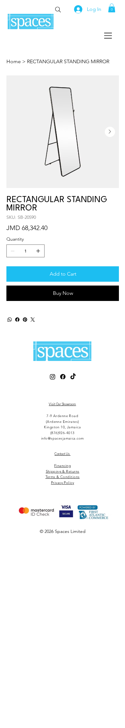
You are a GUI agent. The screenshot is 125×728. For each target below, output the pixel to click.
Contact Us (62, 454)
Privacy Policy (62, 482)
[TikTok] (73, 376)
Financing (62, 465)
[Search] (57, 9)
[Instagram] (52, 376)
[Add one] (38, 250)
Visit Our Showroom (62, 404)
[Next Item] (110, 132)
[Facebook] (17, 319)
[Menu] (108, 35)
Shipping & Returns (62, 471)
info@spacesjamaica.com (62, 438)
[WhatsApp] (9, 319)
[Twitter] (32, 319)
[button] (111, 8)
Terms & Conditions (63, 477)
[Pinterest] (25, 319)
